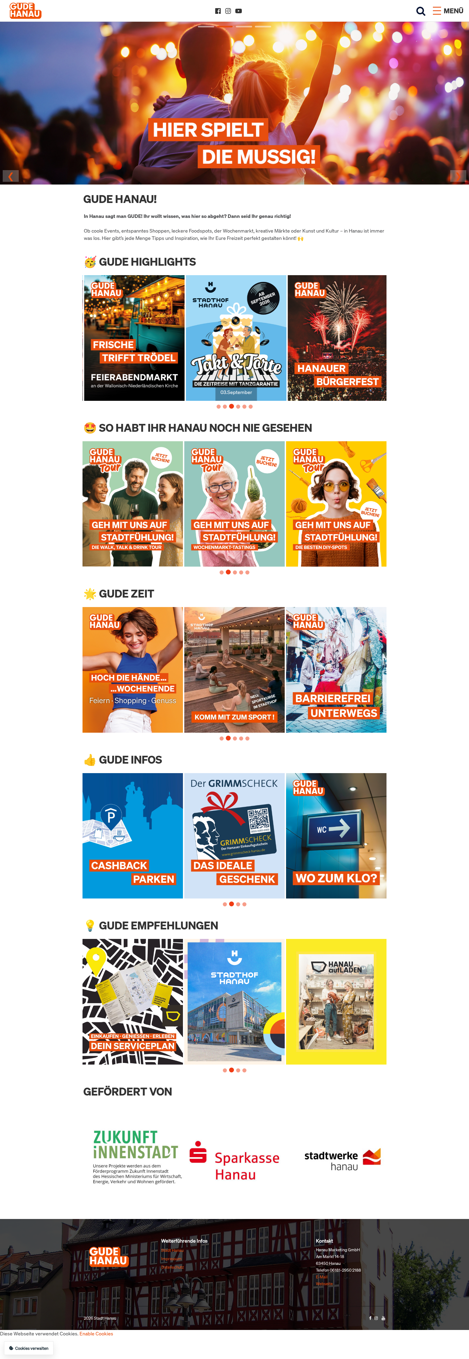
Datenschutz (172, 1267)
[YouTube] (238, 11)
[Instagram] (228, 11)
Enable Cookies (96, 1333)
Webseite (324, 1283)
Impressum (171, 1258)
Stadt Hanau (172, 1250)
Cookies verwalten (31, 1348)
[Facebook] (218, 11)
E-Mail (322, 1276)
